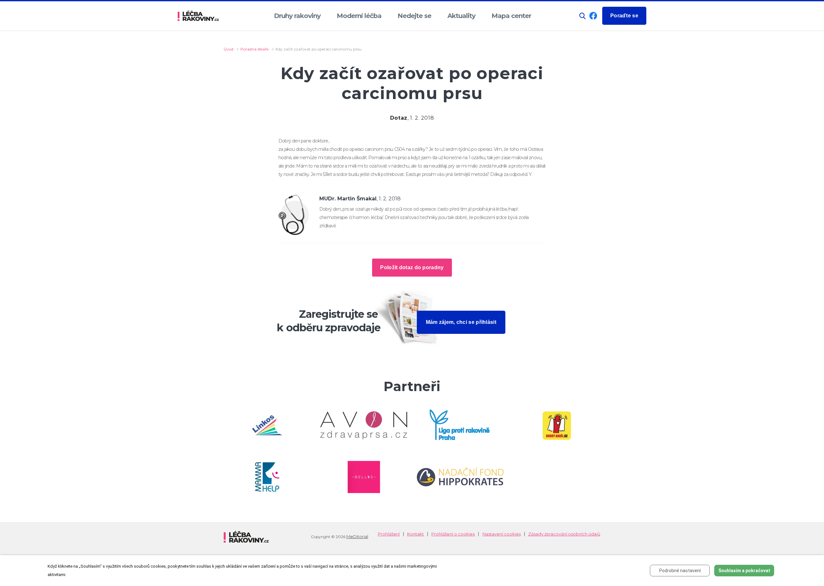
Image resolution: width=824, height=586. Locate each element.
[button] (582, 16)
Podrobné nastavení (680, 570)
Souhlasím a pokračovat (744, 570)
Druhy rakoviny (297, 16)
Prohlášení (389, 534)
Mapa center (511, 16)
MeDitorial (357, 536)
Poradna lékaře (254, 49)
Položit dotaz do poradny (412, 267)
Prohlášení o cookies (453, 534)
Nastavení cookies (501, 534)
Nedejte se (414, 16)
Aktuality (461, 16)
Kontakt (415, 534)
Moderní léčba (359, 16)
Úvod (228, 49)
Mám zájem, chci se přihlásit (461, 322)
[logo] (198, 16)
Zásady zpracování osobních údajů (564, 534)
